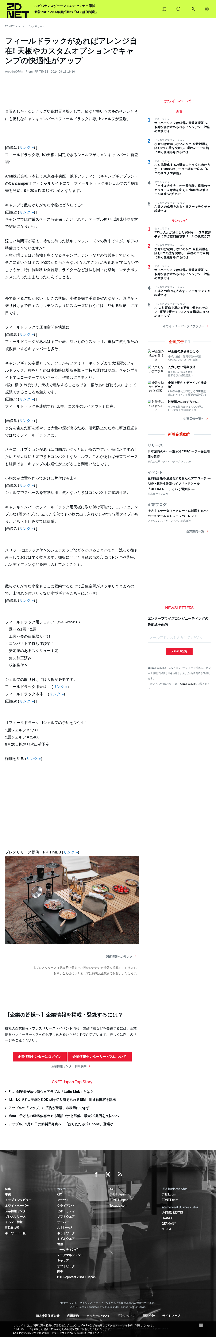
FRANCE (167, 1218)
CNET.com (169, 1194)
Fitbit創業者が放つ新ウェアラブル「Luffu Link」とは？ (50, 1091)
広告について (126, 1315)
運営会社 (149, 1315)
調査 (60, 1271)
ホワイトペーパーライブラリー (183, 326)
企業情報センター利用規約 (68, 1066)
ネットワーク (66, 1233)
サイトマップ (171, 1315)
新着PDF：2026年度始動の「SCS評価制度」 (66, 12)
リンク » (26, 147)
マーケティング (67, 1249)
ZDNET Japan (13, 26)
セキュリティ (66, 1211)
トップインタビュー (18, 1200)
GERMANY (169, 1223)
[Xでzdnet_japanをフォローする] (108, 1174)
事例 (8, 1194)
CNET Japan (187, 683)
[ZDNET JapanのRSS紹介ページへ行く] (120, 1174)
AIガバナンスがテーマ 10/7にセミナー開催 (64, 6)
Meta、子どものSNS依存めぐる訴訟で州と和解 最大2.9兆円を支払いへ (63, 1116)
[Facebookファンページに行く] (96, 1174)
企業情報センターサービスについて (100, 1056)
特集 (8, 1189)
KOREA (166, 1229)
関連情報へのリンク (119, 956)
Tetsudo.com (118, 1205)
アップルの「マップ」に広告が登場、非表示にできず (48, 1108)
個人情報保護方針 (47, 1315)
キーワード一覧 (15, 1233)
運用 (60, 1244)
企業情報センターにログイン (40, 1056)
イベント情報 (14, 1222)
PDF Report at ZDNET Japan (76, 1277)
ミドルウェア (66, 1238)
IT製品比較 (12, 1227)
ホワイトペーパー (17, 1205)
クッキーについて (98, 1315)
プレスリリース (36, 26)
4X (111, 1189)
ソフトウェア (66, 1216)
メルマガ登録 (179, 651)
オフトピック (66, 1266)
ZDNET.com (170, 1200)
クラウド (63, 1200)
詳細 (82, 1333)
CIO (59, 1194)
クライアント (66, 1205)
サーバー (63, 1222)
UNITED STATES (172, 1212)
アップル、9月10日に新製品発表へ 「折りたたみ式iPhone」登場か (60, 1124)
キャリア (63, 1260)
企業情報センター (17, 1211)
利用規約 (73, 1315)
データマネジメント (70, 1255)
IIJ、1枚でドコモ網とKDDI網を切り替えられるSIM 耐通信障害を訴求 (62, 1099)
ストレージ (64, 1227)
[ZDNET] (18, 9)
